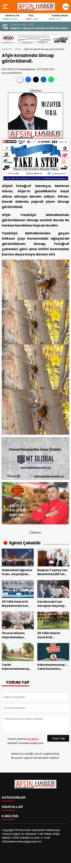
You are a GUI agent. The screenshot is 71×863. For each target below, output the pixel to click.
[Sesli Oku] (20, 80)
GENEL (18, 49)
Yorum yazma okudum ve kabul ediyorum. (25, 741)
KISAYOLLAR (12, 807)
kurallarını (33, 739)
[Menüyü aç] (6, 6)
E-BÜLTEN (10, 816)
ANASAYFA (7, 49)
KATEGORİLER (13, 797)
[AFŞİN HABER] (36, 6)
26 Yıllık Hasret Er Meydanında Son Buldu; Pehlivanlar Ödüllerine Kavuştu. (37, 28)
